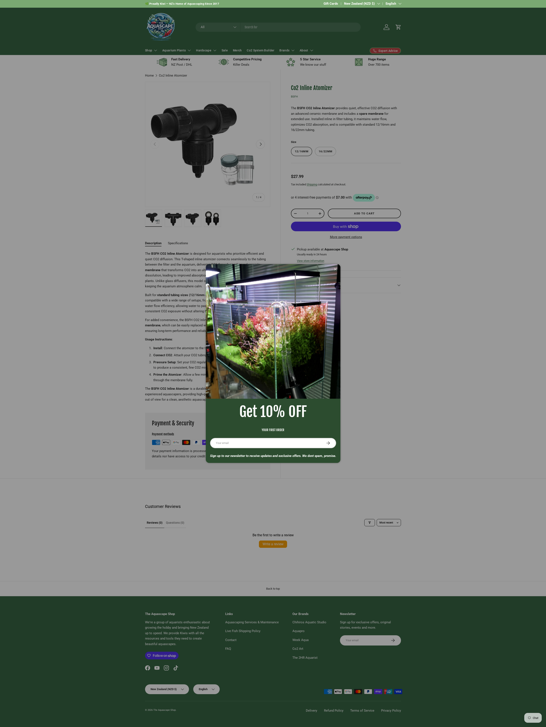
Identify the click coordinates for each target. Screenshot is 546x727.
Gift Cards (331, 4)
